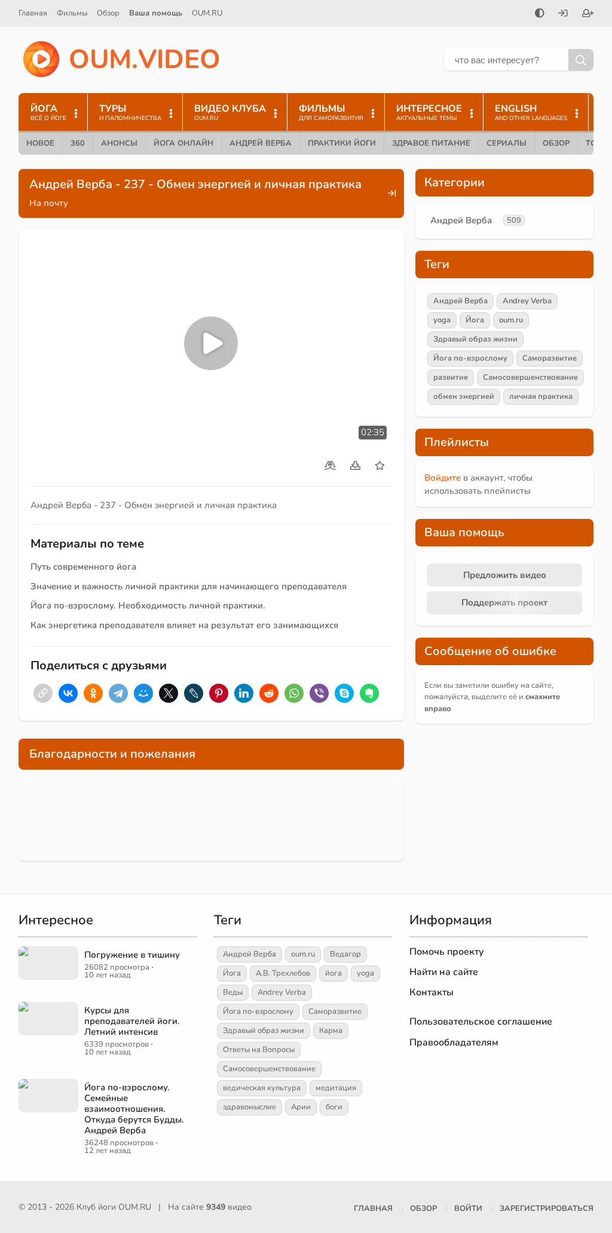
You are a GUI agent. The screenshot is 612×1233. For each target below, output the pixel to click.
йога (333, 973)
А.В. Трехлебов (283, 973)
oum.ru (511, 320)
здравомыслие (249, 1107)
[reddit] (269, 693)
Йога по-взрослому (470, 358)
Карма (330, 1030)
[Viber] (319, 693)
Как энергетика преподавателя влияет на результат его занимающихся (184, 625)
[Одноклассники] (93, 693)
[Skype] (344, 693)
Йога (475, 320)
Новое (40, 143)
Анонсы (119, 143)
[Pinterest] (218, 693)
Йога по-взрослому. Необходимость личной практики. (147, 605)
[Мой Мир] (143, 693)
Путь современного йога (83, 567)
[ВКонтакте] (68, 693)
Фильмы (72, 13)
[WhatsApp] (294, 693)
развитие (450, 377)
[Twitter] (168, 693)
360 (78, 143)
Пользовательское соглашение (480, 1021)
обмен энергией (463, 396)
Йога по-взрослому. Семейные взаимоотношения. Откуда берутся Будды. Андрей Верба (134, 1108)
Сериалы (506, 143)
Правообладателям (453, 1042)
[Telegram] (118, 693)
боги (334, 1107)
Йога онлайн (183, 143)
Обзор (108, 13)
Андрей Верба (261, 143)
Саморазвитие (549, 358)
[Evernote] (369, 693)
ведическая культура (262, 1088)
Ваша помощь (155, 13)
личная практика (541, 396)
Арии (301, 1107)
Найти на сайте (443, 972)
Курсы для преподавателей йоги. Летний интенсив (132, 1021)
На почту (48, 203)
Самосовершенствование (530, 377)
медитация (336, 1088)
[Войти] (563, 14)
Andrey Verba (527, 301)
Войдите (442, 478)
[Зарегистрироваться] (588, 14)
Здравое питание (431, 143)
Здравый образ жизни (475, 339)
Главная (33, 13)
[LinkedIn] (243, 693)
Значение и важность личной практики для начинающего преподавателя (188, 586)
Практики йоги (342, 143)
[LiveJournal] (193, 693)
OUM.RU (207, 13)
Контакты (431, 992)
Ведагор (345, 954)
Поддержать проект (504, 602)
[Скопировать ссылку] (43, 693)
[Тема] (539, 14)
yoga (442, 320)
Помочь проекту (446, 951)
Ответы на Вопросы (259, 1049)
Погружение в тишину (132, 955)
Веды (233, 992)
